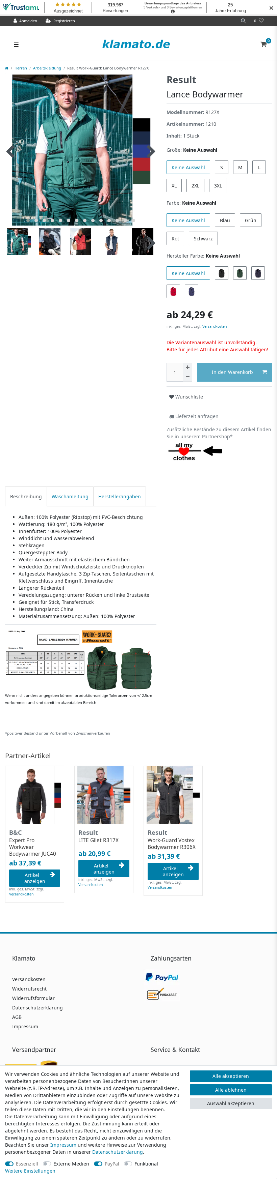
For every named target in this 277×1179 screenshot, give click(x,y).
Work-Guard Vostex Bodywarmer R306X (172, 844)
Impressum (25, 1026)
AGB (17, 1017)
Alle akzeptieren (230, 1076)
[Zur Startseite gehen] (6, 67)
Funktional (146, 1163)
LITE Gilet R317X (98, 840)
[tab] (26, 496)
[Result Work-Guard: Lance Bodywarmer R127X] (80, 660)
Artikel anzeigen (34, 878)
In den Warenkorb (232, 372)
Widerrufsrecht (29, 988)
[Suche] (243, 21)
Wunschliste (188, 396)
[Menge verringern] (187, 377)
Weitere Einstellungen (30, 1171)
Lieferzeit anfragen (196, 416)
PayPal (112, 1163)
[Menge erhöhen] (187, 367)
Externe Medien (71, 1163)
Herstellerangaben (119, 496)
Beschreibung (26, 496)
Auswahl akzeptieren (230, 1103)
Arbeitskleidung (47, 67)
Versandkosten (214, 326)
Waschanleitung (70, 496)
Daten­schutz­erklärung (117, 1152)
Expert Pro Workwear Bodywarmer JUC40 (32, 847)
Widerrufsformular (33, 998)
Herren (21, 67)
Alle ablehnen (231, 1090)
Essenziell (27, 1163)
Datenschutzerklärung (37, 1007)
